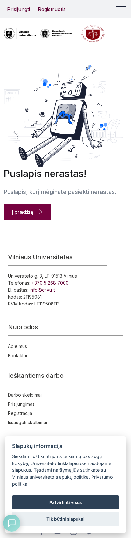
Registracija (20, 413)
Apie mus (17, 346)
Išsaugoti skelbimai (27, 422)
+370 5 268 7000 (50, 282)
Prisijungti (18, 9)
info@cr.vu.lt (42, 289)
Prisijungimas (21, 404)
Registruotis (52, 9)
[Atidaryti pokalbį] (11, 523)
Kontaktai (17, 355)
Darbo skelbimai (25, 394)
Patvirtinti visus (65, 502)
